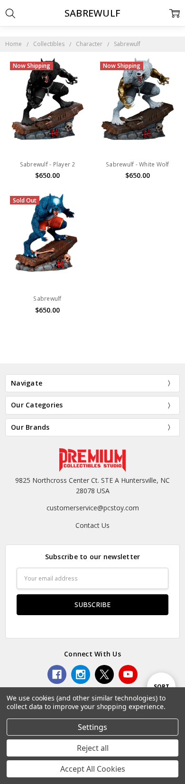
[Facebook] (56, 674)
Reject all (93, 748)
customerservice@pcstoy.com (92, 507)
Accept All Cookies (92, 769)
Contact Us (92, 525)
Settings (92, 727)
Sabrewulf (47, 299)
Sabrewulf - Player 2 (47, 164)
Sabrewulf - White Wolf (137, 164)
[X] (104, 674)
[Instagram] (80, 674)
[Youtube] (128, 674)
